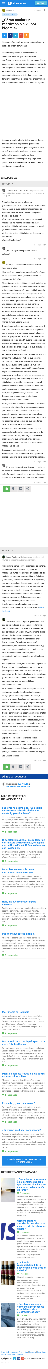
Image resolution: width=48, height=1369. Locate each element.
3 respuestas (11, 955)
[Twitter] (14, 1359)
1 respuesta (11, 832)
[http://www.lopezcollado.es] (3, 196)
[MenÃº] (3, 3)
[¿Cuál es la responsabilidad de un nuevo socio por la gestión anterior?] (24, 1280)
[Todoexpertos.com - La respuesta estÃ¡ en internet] (17, 3)
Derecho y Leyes (9, 14)
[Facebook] (18, 1359)
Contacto (32, 1352)
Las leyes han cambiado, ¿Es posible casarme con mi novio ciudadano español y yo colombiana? (22, 810)
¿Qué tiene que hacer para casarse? (21, 1130)
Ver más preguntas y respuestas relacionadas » (24, 1160)
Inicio (3, 1352)
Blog (26, 1352)
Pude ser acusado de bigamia (18, 933)
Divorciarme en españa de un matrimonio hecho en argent (18, 870)
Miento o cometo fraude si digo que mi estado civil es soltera (23, 1075)
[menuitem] (10, 35)
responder (23, 784)
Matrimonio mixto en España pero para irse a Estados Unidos (23, 1042)
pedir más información (18, 787)
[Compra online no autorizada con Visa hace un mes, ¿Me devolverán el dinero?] (24, 1239)
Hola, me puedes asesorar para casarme (19, 903)
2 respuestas (11, 861)
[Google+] (22, 1359)
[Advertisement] (24, 112)
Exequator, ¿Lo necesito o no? (18, 1103)
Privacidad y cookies (15, 1354)
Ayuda (21, 1352)
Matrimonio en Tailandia (15, 1012)
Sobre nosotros (12, 1352)
